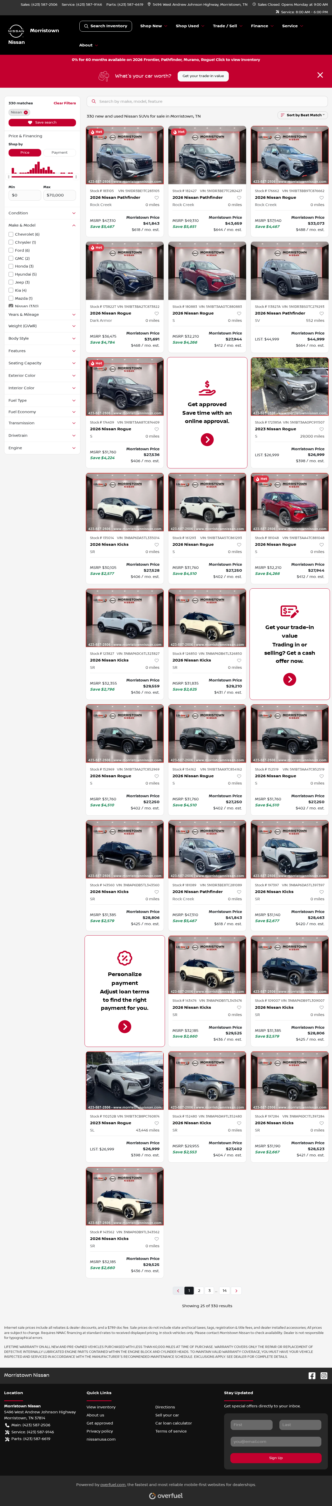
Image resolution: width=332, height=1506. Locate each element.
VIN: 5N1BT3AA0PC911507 (303, 422)
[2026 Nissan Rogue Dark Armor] (125, 271)
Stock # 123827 (102, 654)
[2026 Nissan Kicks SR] (125, 502)
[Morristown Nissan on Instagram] (322, 1376)
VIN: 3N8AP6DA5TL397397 (303, 885)
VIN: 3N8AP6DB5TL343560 (138, 885)
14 (225, 1290)
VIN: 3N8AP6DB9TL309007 (302, 1001)
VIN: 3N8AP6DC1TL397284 (303, 1116)
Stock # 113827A (268, 307)
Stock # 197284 (267, 1116)
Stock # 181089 (184, 885)
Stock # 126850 (184, 654)
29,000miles (312, 436)
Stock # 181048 (267, 538)
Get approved (100, 1423)
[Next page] (236, 1291)
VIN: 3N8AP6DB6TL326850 (220, 654)
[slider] (8, 177)
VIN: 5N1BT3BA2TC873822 (138, 307)
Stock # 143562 (102, 1232)
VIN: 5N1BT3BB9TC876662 (303, 191)
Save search (45, 122)
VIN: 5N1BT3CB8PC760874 (138, 1116)
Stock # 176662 (267, 191)
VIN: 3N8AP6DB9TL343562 (138, 1232)
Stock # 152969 (102, 769)
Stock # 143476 (184, 1001)
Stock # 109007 (267, 1001)
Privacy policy (100, 1431)
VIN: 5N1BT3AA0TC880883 (220, 307)
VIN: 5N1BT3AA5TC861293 (221, 538)
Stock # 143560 (102, 885)
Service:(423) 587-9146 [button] (32, 1432)
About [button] (86, 45)
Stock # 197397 (267, 885)
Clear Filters (65, 103)
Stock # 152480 (184, 1116)
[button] (198, 5)
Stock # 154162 (184, 769)
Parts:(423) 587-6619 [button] (30, 1438)
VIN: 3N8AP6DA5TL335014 (138, 538)
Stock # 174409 (102, 422)
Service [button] (290, 26)
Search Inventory (109, 26)
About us (95, 1415)
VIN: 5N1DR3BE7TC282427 (221, 191)
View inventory (101, 1407)
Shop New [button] (151, 26)
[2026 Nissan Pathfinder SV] (290, 271)
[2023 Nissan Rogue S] (290, 386)
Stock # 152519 (267, 769)
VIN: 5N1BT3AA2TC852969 (138, 769)
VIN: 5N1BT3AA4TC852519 (303, 769)
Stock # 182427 (184, 191)
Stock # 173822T (103, 307)
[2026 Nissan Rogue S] (207, 271)
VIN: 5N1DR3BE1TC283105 (139, 191)
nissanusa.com (101, 1439)
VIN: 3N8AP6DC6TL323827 (138, 654)
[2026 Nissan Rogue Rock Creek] (290, 155)
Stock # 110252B (103, 1116)
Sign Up (276, 1458)
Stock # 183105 (102, 191)
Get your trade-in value (203, 76)
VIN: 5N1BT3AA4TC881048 (303, 538)
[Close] (320, 75)
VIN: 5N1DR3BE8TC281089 (221, 885)
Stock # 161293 (184, 538)
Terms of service (171, 1431)
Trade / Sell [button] (225, 26)
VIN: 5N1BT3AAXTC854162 (221, 769)
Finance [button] (259, 26)
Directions (165, 1407)
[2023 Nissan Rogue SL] (125, 1080)
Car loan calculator (173, 1423)
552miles (315, 320)
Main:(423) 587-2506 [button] (30, 1425)
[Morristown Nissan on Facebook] (310, 1376)
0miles (153, 204)
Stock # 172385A (268, 422)
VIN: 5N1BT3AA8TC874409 (138, 422)
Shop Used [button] (187, 26)
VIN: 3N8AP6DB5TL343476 (220, 1001)
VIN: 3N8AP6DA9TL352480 (220, 1116)
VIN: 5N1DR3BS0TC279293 (303, 307)
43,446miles (148, 1130)
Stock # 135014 (102, 538)
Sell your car (167, 1415)
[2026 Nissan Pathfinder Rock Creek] (125, 155)
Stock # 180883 (184, 307)
